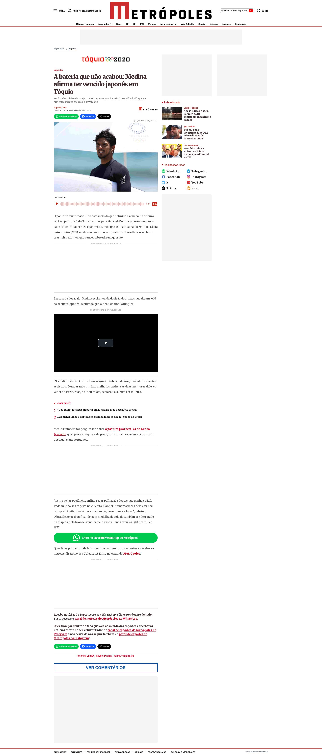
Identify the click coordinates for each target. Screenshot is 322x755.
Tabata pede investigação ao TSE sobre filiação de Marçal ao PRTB (196, 134)
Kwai (195, 188)
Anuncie (139, 752)
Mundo (152, 24)
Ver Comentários (105, 667)
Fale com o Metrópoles (183, 752)
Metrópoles (131, 553)
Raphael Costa (60, 107)
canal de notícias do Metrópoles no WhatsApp (105, 618)
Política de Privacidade (99, 752)
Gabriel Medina (86, 656)
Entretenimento (168, 24)
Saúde (201, 24)
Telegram (198, 171)
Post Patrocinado (157, 752)
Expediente (76, 752)
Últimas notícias (85, 24)
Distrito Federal (191, 108)
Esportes (226, 24)
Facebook (173, 176)
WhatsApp (173, 171)
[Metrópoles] (161, 10)
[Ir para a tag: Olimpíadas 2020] (106, 59)
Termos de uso (122, 752)
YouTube (197, 182)
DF (127, 24)
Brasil (119, 24)
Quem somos (60, 752)
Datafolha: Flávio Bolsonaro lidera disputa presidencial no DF (196, 153)
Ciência (213, 24)
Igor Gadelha (189, 127)
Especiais (240, 24)
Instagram (199, 176)
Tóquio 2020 (127, 656)
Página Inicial (59, 49)
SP (134, 24)
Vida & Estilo (187, 24)
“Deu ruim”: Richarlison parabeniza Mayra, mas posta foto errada (97, 409)
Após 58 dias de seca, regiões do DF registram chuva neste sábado (197, 115)
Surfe (117, 656)
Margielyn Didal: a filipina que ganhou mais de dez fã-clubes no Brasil (99, 416)
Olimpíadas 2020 (104, 656)
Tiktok (171, 188)
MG (142, 24)
